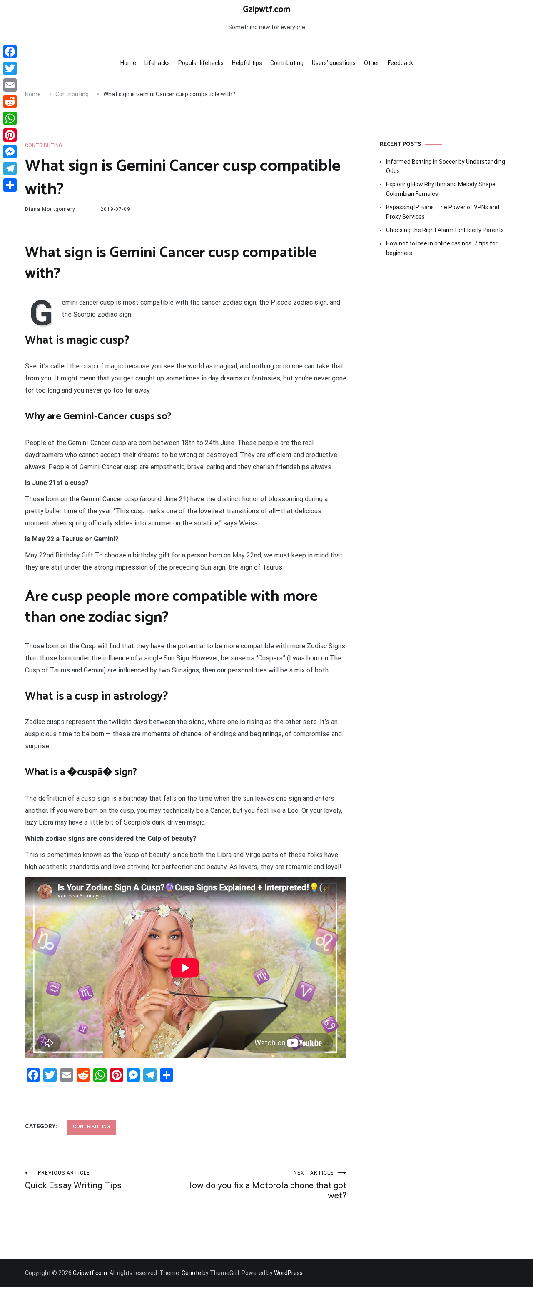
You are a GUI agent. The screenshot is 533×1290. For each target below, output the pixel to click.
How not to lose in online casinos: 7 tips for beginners (442, 248)
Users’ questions (334, 63)
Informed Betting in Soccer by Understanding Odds (445, 166)
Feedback (400, 63)
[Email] (10, 85)
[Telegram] (10, 168)
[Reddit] (10, 101)
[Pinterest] (10, 135)
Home (128, 63)
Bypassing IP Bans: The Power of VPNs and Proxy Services (442, 212)
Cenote (191, 1273)
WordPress (288, 1273)
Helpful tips (247, 63)
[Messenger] (10, 151)
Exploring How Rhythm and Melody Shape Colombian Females (441, 189)
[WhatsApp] (10, 118)
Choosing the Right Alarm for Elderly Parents (445, 230)
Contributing (287, 63)
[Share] (10, 185)
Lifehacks (157, 63)
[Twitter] (10, 68)
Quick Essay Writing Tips (73, 1180)
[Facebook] (10, 51)
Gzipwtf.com (266, 9)
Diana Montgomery (50, 209)
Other (371, 63)
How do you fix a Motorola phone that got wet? (266, 1185)
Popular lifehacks (201, 63)
